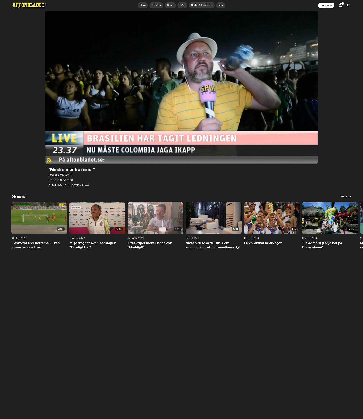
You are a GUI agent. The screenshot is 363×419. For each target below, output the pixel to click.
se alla (346, 196)
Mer (220, 5)
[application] (181, 87)
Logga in (326, 5)
